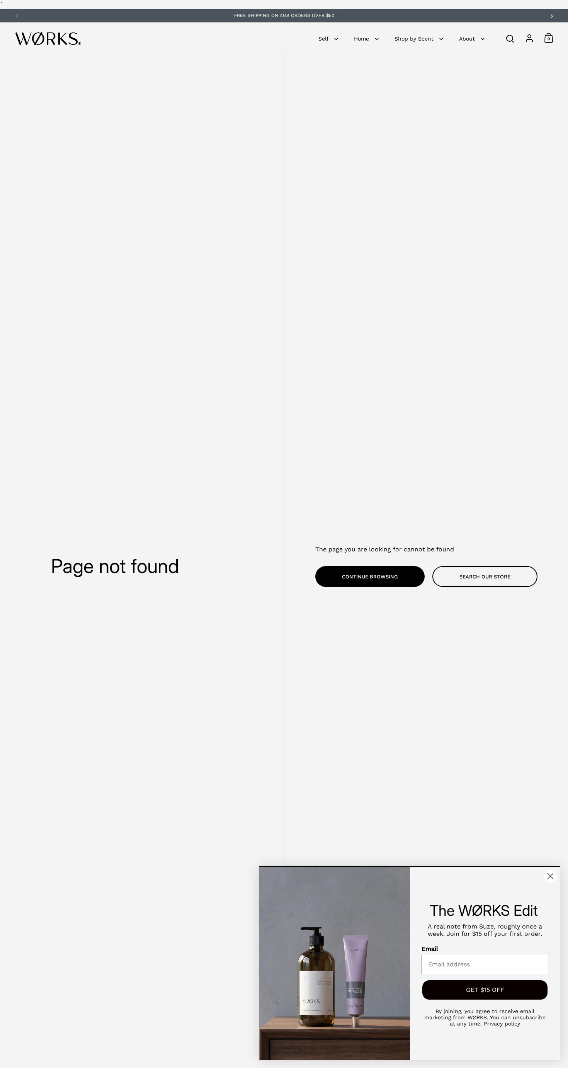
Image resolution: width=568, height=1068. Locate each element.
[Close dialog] (550, 876)
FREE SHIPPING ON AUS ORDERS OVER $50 (284, 15)
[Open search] (510, 39)
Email (430, 948)
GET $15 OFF (485, 989)
